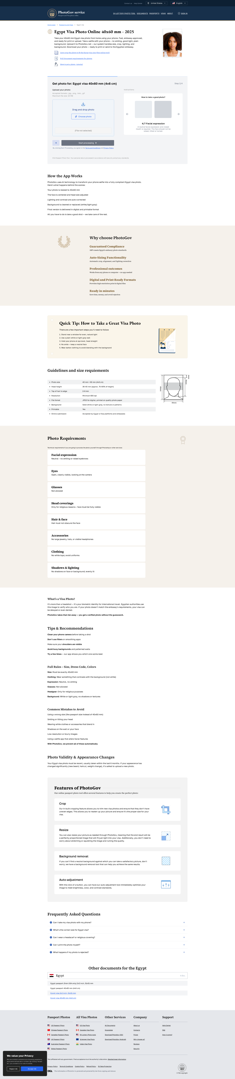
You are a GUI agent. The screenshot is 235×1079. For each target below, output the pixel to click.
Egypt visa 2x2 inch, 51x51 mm (63, 993)
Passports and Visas (66, 25)
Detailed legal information (117, 1059)
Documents (142, 13)
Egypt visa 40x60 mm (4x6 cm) (63, 998)
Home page (51, 25)
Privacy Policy (109, 148)
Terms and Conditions (92, 148)
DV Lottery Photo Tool (124, 13)
